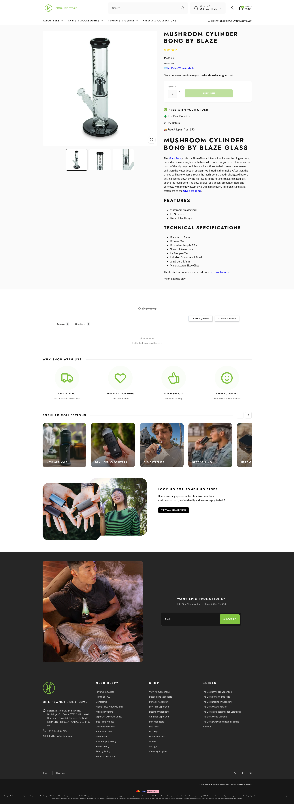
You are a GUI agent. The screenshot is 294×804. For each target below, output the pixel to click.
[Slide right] (248, 415)
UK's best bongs (192, 190)
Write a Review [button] (228, 318)
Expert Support (173, 394)
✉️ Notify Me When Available (179, 68)
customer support (168, 500)
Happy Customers (227, 394)
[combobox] (148, 8)
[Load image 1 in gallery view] (76, 159)
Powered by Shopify (244, 784)
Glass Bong (175, 158)
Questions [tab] (80, 324)
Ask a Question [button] (202, 318)
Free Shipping (67, 394)
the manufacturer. (219, 272)
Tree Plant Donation (120, 394)
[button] (245, 8)
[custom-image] (49, 693)
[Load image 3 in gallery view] (123, 159)
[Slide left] (240, 415)
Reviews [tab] (61, 324)
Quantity (172, 86)
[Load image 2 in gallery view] (100, 159)
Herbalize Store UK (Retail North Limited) (220, 784)
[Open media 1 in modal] (100, 88)
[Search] (182, 8)
